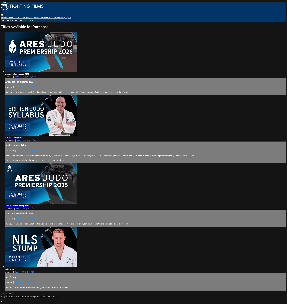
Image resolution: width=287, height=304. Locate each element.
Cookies (25, 296)
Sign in (68, 17)
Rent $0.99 (20, 208)
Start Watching (58, 17)
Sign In (30, 20)
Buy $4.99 (32, 208)
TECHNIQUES (28, 17)
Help (8, 296)
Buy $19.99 (31, 76)
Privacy (19, 296)
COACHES (18, 17)
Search (11, 17)
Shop (3, 296)
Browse (4, 17)
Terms (13, 296)
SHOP (36, 17)
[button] (2, 15)
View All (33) (6, 293)
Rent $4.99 (19, 76)
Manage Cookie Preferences (41, 296)
